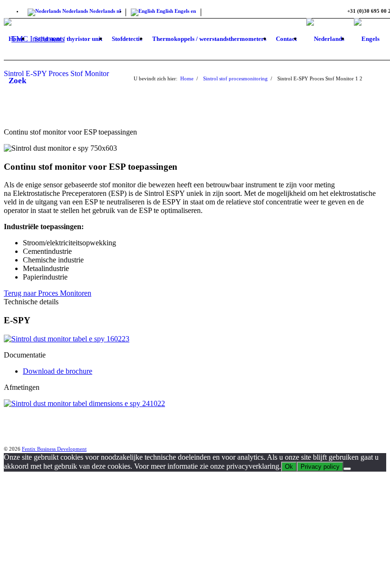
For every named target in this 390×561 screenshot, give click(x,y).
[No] (347, 468)
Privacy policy (320, 466)
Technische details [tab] (31, 302)
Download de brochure (57, 371)
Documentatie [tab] (25, 355)
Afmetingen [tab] (21, 387)
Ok (289, 466)
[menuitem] (16, 39)
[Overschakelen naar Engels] (366, 39)
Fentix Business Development (54, 449)
